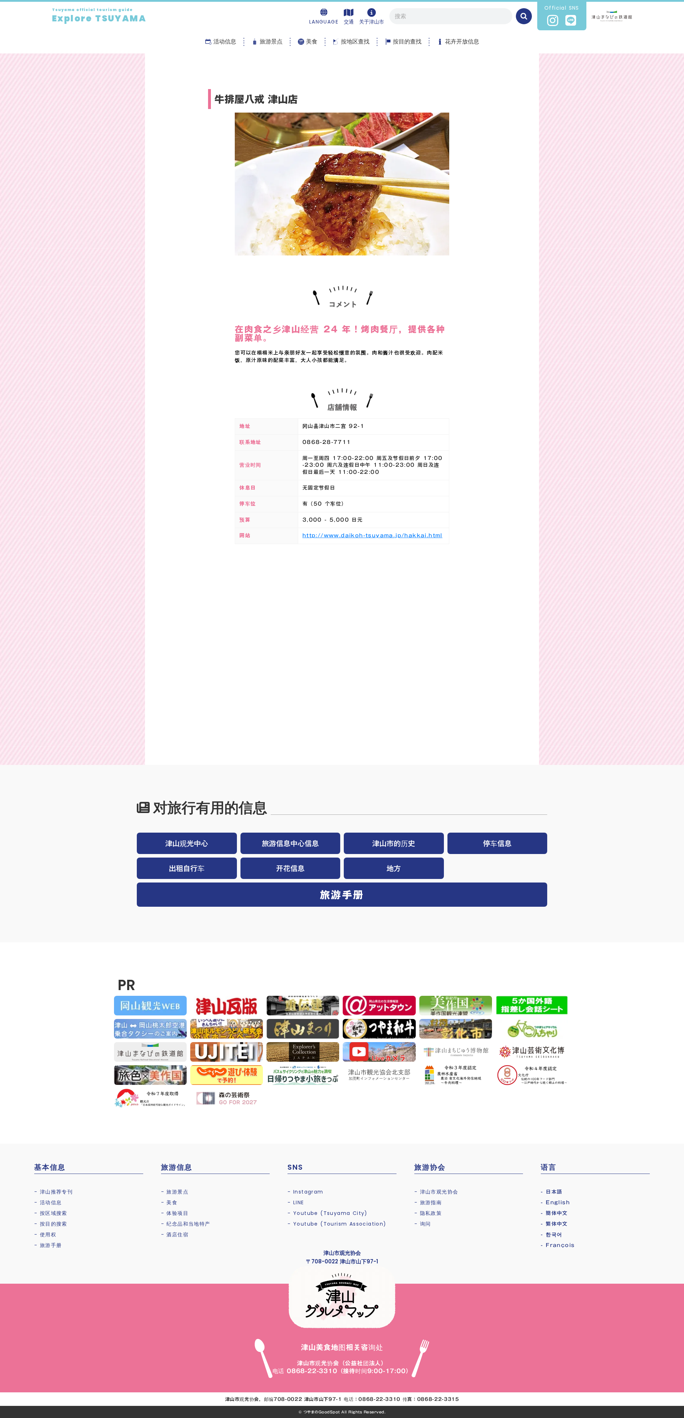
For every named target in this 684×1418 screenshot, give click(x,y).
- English (555, 1202)
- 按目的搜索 (50, 1223)
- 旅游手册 (48, 1245)
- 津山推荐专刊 (53, 1191)
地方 (394, 868)
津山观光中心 (186, 843)
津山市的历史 (393, 843)
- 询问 (422, 1223)
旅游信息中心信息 (290, 843)
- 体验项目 (174, 1213)
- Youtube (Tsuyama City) (327, 1213)
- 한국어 (551, 1234)
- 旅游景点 (174, 1191)
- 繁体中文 (554, 1223)
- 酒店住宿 (174, 1234)
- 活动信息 (48, 1202)
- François (558, 1245)
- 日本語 (551, 1191)
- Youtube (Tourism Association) (336, 1223)
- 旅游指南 (428, 1202)
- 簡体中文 (554, 1213)
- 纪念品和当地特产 (186, 1223)
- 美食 (169, 1202)
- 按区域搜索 (50, 1213)
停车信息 (497, 843)
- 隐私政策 (428, 1213)
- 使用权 (45, 1234)
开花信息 (290, 868)
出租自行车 (186, 868)
